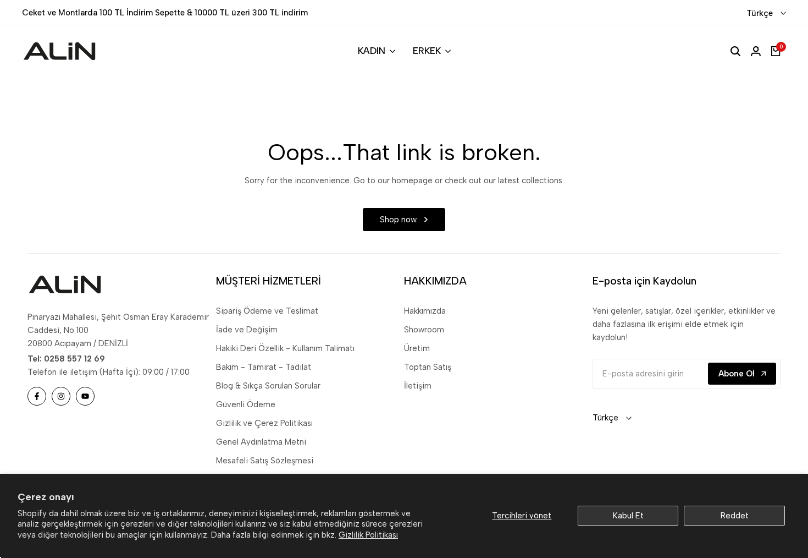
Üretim (417, 348)
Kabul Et (628, 516)
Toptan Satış (427, 367)
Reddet (735, 516)
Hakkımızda (425, 311)
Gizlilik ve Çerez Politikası (264, 423)
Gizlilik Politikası (368, 535)
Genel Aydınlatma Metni (261, 442)
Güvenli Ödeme (245, 404)
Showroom (424, 330)
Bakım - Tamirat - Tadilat (263, 367)
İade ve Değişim (247, 330)
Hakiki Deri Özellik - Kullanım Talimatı (285, 348)
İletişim (417, 386)
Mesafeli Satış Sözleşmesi (264, 461)
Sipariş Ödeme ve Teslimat (267, 311)
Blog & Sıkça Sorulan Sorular (268, 386)
